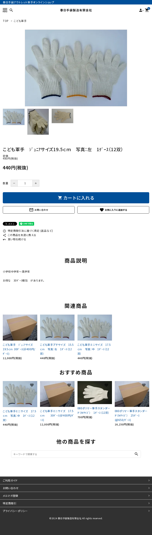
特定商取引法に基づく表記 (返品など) (28, 230)
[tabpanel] (76, 68)
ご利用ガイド (10, 480)
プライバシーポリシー (15, 511)
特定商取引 (9, 503)
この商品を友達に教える (19, 235)
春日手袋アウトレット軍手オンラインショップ (28, 2)
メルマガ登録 (10, 495)
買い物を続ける (14, 239)
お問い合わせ (38, 210)
